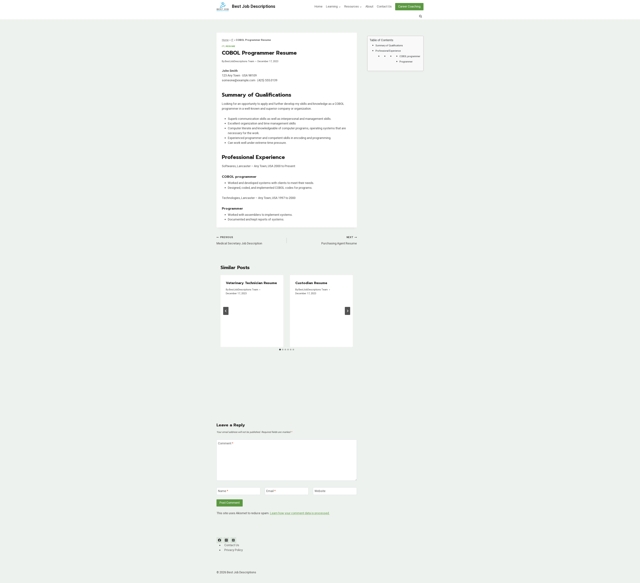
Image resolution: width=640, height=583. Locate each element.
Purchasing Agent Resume (339, 241)
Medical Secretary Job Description (239, 241)
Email (271, 491)
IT (232, 40)
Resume (230, 46)
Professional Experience (388, 51)
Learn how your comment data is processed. (300, 513)
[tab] (280, 349)
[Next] (347, 311)
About (369, 6)
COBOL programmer (410, 56)
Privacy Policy (233, 550)
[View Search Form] (421, 16)
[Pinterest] (233, 540)
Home (318, 6)
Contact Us (384, 6)
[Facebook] (219, 540)
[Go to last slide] (225, 311)
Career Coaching (409, 6)
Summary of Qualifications (389, 45)
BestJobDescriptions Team (239, 61)
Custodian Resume (311, 282)
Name (223, 491)
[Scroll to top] (631, 572)
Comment (225, 444)
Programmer (406, 61)
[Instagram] (226, 540)
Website (320, 491)
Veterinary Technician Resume (251, 282)
